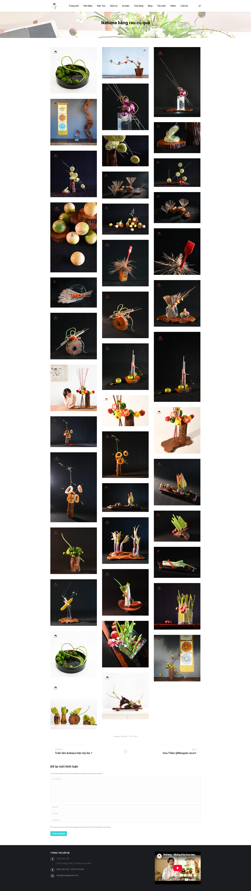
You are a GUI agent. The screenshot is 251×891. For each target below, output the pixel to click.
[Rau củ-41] (73, 336)
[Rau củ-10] (177, 137)
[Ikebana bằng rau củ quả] (125, 62)
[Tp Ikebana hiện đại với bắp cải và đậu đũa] (177, 82)
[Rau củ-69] (73, 550)
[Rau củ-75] (125, 592)
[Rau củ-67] (125, 540)
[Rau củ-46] (73, 388)
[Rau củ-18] (125, 185)
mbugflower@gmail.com (67, 875)
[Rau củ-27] (73, 237)
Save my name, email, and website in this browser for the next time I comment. (82, 827)
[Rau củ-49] (125, 410)
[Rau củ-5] (125, 107)
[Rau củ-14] (177, 172)
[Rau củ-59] (125, 454)
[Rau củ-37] (73, 292)
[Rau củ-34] (125, 263)
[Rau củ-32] (177, 251)
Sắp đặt (124, 736)
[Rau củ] (73, 706)
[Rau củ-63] (125, 497)
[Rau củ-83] (73, 654)
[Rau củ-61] (73, 487)
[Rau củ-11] (125, 150)
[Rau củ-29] (125, 219)
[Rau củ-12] (73, 174)
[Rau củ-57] (73, 431)
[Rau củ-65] (177, 526)
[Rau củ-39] (177, 303)
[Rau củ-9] (73, 122)
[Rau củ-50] (177, 430)
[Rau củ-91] (125, 696)
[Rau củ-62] (177, 482)
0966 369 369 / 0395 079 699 (70, 869)
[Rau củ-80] (125, 644)
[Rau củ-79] (177, 606)
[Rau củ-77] (73, 602)
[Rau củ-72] (177, 562)
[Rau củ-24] (177, 207)
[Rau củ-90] (177, 658)
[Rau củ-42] (177, 367)
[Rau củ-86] (73, 70)
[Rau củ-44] (125, 366)
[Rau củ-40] (125, 315)
